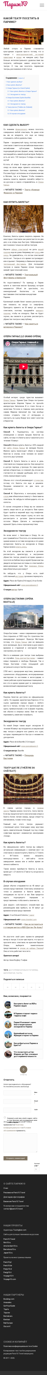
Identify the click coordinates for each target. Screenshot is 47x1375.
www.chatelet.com (29, 920)
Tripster (7, 1313)
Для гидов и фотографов (14, 1197)
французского (21, 129)
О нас (6, 1188)
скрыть (21, 78)
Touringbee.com (19, 1230)
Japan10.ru (8, 1253)
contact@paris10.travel (13, 1209)
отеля (6, 496)
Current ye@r (37, 1165)
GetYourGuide (9, 1306)
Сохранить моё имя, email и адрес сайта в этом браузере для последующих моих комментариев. (22, 1120)
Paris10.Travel (9, 1239)
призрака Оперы (36, 566)
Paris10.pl (7, 1262)
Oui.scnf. (7, 1326)
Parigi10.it (8, 1272)
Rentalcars (8, 1316)
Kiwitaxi (7, 1319)
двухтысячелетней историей (29, 54)
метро (14, 590)
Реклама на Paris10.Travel (14, 1193)
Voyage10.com (10, 1279)
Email (36, 1102)
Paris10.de (8, 1265)
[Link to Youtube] (39, 986)
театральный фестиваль (15, 264)
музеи (18, 57)
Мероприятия (9, 973)
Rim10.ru (7, 1242)
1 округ (31, 915)
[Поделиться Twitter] (15, 986)
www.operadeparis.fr (29, 585)
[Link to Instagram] (31, 986)
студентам (38, 480)
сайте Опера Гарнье (16, 448)
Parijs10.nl (8, 1269)
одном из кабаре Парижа (31, 948)
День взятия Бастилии (25, 658)
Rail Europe (8, 1323)
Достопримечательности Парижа (23, 970)
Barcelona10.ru (10, 1249)
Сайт (36, 1109)
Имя (35, 1094)
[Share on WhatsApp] (23, 986)
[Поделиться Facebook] (8, 986)
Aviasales (7, 1302)
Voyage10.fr (9, 1276)
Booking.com (9, 1299)
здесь (37, 252)
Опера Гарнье (9, 400)
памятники (8, 57)
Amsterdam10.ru (10, 1246)
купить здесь (21, 547)
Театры (19, 973)
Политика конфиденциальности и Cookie (21, 1346)
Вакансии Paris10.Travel (13, 1201)
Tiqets (6, 1309)
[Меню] (40, 5)
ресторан (19, 576)
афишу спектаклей (20, 249)
